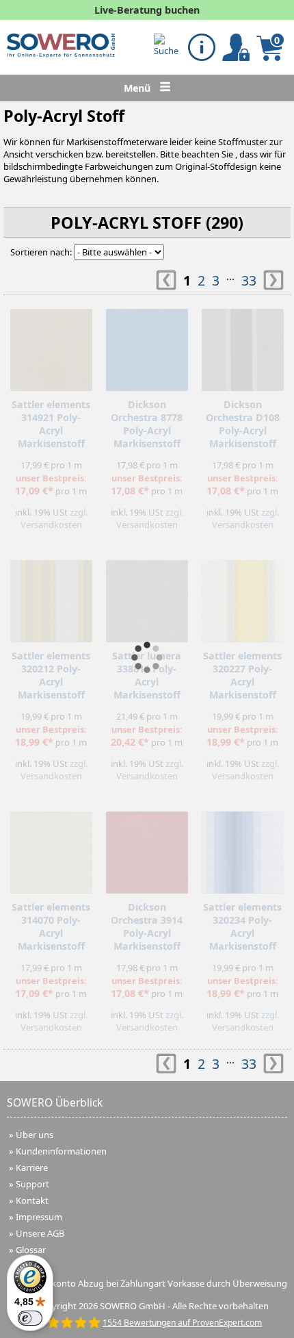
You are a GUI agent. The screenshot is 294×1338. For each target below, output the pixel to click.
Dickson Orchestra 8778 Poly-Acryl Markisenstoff (147, 424)
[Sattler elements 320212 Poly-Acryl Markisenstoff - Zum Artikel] (51, 597)
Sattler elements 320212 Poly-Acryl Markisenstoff (51, 675)
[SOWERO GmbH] (61, 54)
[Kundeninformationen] (202, 47)
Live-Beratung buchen (147, 9)
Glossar (31, 1250)
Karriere (32, 1167)
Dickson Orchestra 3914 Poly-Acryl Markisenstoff (147, 926)
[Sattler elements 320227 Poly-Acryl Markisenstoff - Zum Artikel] (243, 597)
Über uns (34, 1134)
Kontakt (32, 1200)
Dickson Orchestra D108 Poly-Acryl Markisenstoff (243, 424)
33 (248, 280)
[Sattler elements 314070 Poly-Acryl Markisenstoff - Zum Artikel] (51, 849)
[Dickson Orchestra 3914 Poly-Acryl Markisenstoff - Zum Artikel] (147, 849)
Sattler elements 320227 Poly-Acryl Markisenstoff (242, 675)
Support (32, 1184)
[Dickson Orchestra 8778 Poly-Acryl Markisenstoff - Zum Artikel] (147, 346)
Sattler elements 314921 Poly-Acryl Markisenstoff (51, 424)
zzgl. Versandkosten (54, 518)
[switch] (30, 1318)
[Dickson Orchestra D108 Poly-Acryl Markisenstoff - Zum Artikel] (243, 346)
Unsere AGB (40, 1233)
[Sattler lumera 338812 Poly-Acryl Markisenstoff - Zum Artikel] (147, 597)
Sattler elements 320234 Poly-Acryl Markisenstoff (242, 926)
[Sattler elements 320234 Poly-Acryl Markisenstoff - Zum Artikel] (243, 849)
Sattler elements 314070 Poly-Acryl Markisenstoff (51, 926)
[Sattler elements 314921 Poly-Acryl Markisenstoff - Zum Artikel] (51, 346)
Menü (138, 87)
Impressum (39, 1217)
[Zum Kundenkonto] (167, 45)
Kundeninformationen (61, 1151)
